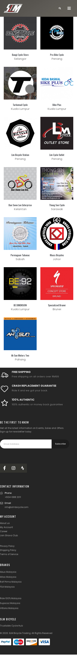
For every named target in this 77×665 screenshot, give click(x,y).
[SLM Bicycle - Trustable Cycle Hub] (13, 8)
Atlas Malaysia (8, 577)
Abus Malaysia (8, 571)
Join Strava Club (9, 535)
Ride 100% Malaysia (10, 598)
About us (5, 523)
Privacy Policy (7, 546)
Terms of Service (9, 554)
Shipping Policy (8, 550)
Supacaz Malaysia (10, 603)
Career (3, 531)
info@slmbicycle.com (16, 507)
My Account (6, 527)
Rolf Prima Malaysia (10, 581)
